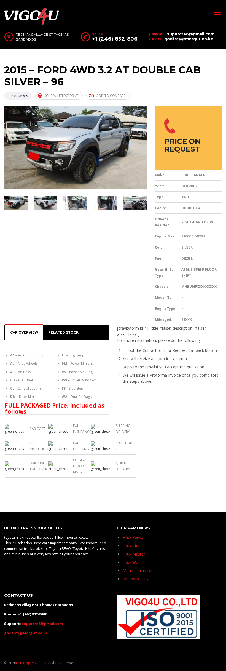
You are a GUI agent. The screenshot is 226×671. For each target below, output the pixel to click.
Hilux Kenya (133, 537)
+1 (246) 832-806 (115, 39)
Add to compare (110, 95)
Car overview (24, 332)
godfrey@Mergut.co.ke (188, 38)
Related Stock (63, 332)
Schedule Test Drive (61, 95)
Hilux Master (134, 554)
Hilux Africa (132, 545)
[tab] (24, 332)
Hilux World (133, 562)
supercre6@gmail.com (190, 33)
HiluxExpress (27, 662)
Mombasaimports (139, 570)
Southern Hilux (136, 579)
